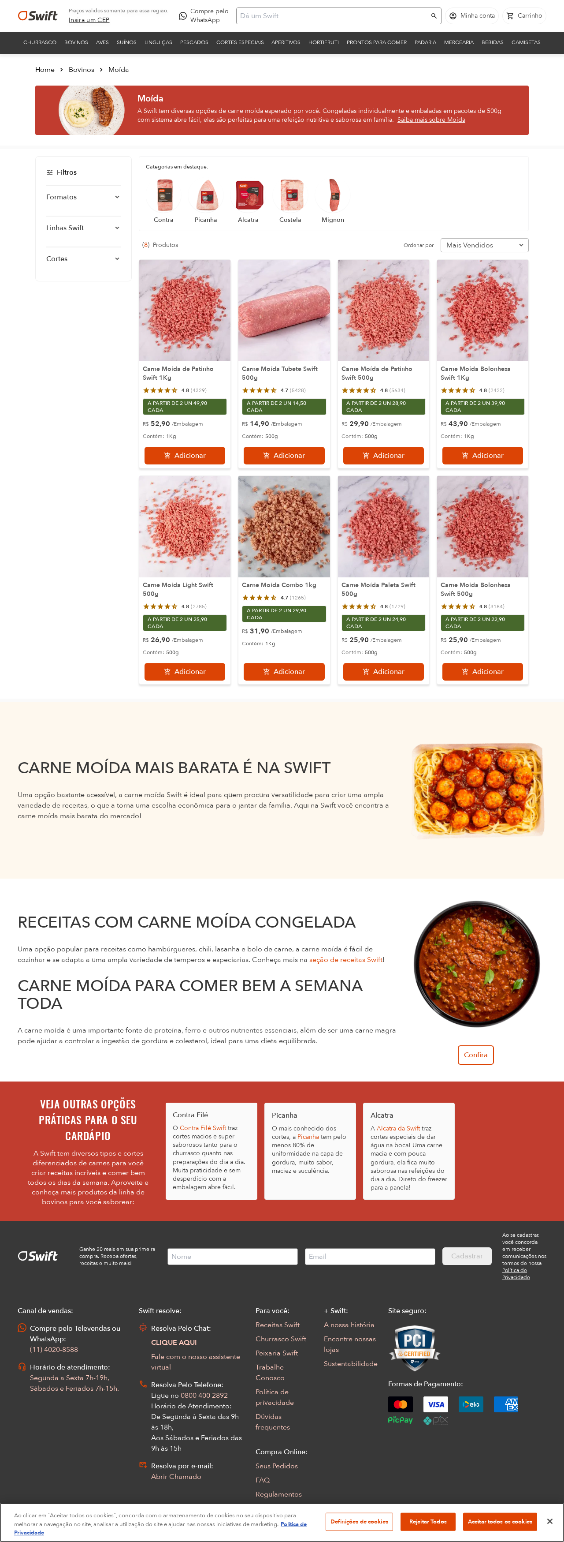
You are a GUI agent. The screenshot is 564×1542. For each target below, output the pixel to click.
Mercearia (459, 42)
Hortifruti (323, 42)
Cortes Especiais (240, 42)
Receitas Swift (278, 1325)
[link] (89, 20)
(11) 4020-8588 (54, 1350)
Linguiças (158, 42)
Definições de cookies (359, 1521)
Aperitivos (286, 42)
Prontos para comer (377, 42)
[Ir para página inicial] (38, 16)
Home (45, 70)
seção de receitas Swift (345, 960)
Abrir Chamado (176, 1477)
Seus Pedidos (277, 1466)
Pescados (194, 42)
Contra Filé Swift (203, 1128)
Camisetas (526, 42)
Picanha (308, 1137)
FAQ (263, 1480)
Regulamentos (279, 1494)
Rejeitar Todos (428, 1521)
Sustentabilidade (351, 1364)
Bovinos (76, 42)
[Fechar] (550, 1521)
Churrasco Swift (281, 1339)
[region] (282, 1522)
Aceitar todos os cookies (500, 1521)
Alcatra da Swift (398, 1128)
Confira (476, 1055)
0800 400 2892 (204, 1395)
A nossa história (349, 1325)
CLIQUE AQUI (174, 1342)
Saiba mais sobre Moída (431, 120)
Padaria (425, 42)
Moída (118, 70)
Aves (102, 42)
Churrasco (39, 42)
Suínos (127, 42)
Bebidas (493, 42)
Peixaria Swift (277, 1353)
